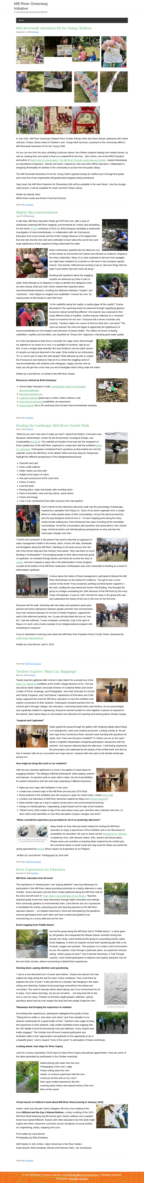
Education (29, 205)
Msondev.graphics (78, 1178)
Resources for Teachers (115, 833)
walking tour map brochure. (30, 638)
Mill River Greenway (33, 664)
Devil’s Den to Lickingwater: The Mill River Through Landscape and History (68, 160)
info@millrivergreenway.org (84, 1174)
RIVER (34, 228)
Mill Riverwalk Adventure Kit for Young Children (54, 28)
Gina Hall (107, 795)
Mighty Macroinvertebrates (37, 212)
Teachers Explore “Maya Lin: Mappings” (46, 671)
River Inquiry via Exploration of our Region (64, 896)
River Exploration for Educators (40, 869)
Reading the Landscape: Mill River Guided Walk (52, 425)
